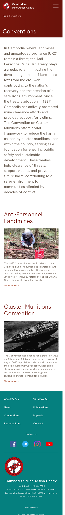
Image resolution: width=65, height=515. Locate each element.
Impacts (38, 415)
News (7, 407)
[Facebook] (13, 444)
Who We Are (11, 399)
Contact (38, 423)
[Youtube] (49, 444)
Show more (10, 285)
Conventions (11, 415)
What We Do (40, 399)
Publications (40, 407)
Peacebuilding (12, 423)
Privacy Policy (31, 507)
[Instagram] (37, 444)
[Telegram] (25, 444)
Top (4, 16)
